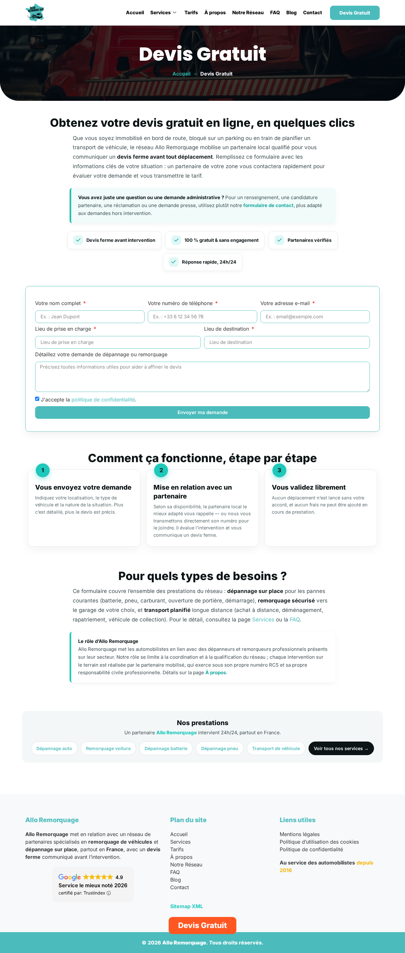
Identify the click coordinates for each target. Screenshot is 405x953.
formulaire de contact (268, 205)
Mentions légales (300, 834)
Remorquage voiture (108, 748)
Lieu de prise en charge (64, 329)
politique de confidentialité (103, 399)
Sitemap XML (186, 906)
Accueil (135, 12)
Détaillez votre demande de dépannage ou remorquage (101, 354)
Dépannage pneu (219, 748)
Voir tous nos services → (341, 748)
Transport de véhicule (276, 748)
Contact (312, 12)
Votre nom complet (58, 303)
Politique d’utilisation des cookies (319, 842)
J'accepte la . (88, 399)
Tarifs (191, 12)
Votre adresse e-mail (285, 303)
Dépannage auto (54, 748)
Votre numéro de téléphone (181, 303)
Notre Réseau (248, 12)
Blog (291, 12)
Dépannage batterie (166, 748)
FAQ (275, 12)
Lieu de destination (227, 329)
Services (160, 12)
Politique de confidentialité (311, 849)
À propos (215, 12)
